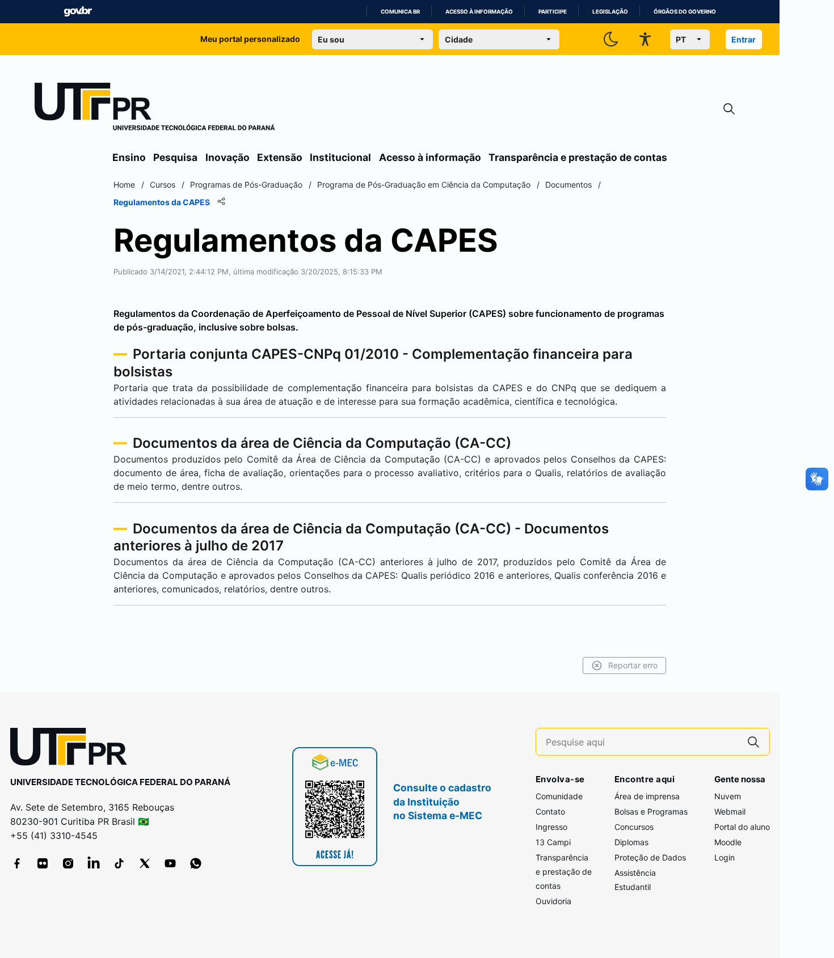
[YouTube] (170, 863)
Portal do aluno (742, 827)
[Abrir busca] (729, 109)
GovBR (78, 11)
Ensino (129, 157)
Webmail (729, 811)
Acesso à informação (479, 12)
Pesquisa (175, 157)
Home (124, 184)
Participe (552, 12)
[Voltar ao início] (72, 749)
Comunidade (559, 796)
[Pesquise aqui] (753, 741)
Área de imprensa (647, 796)
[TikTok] (119, 863)
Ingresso (551, 827)
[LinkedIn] (93, 863)
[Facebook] (17, 863)
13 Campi (553, 842)
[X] (144, 863)
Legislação (610, 12)
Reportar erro (633, 665)
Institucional (340, 157)
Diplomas (631, 842)
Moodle (728, 842)
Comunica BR (400, 12)
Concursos (634, 827)
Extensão (279, 157)
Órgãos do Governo (685, 12)
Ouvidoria (553, 901)
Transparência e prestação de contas (577, 157)
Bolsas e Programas (651, 811)
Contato (550, 811)
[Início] (155, 109)
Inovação (227, 157)
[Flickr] (42, 863)
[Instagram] (68, 863)
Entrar (743, 39)
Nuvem (727, 796)
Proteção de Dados (650, 857)
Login (724, 857)
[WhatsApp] (196, 863)
